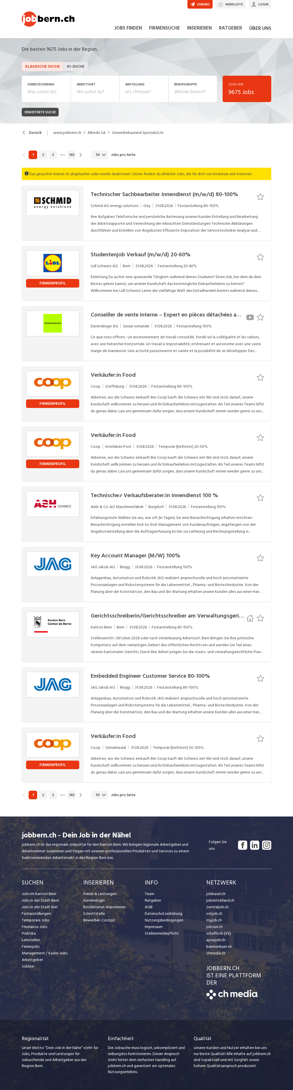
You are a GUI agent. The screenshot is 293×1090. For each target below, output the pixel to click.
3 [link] (53, 155)
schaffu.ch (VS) (218, 933)
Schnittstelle (94, 913)
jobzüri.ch (214, 926)
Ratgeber (153, 900)
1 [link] (33, 155)
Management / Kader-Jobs (45, 953)
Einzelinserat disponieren (104, 907)
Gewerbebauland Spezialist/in (137, 132)
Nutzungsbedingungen (164, 920)
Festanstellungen (36, 913)
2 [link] (43, 155)
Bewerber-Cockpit (99, 920)
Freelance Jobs (34, 926)
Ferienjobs (30, 946)
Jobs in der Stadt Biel (40, 907)
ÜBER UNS (260, 28)
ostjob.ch (214, 913)
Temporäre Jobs (35, 920)
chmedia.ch (215, 953)
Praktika (29, 933)
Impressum (154, 926)
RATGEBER (230, 28)
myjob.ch (214, 920)
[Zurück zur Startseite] (232, 998)
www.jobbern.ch (67, 132)
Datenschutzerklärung (163, 913)
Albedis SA (97, 132)
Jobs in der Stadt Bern (40, 900)
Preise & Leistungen (100, 893)
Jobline (28, 966)
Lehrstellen (31, 940)
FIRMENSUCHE (164, 28)
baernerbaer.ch (219, 946)
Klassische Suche (42, 66)
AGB (149, 907)
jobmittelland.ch (220, 900)
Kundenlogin (94, 900)
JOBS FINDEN (128, 28)
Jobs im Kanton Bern (39, 893)
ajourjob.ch (215, 940)
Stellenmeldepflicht (162, 933)
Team (149, 893)
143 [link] (71, 155)
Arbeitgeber (32, 959)
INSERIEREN (199, 28)
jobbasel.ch (215, 893)
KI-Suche (75, 66)
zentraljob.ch (217, 907)
